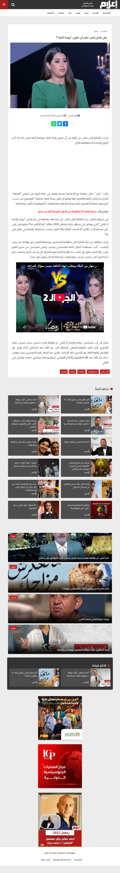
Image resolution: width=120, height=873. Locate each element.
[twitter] (59, 123)
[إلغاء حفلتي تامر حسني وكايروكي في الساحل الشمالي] (101, 489)
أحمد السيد (72, 115)
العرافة (81, 372)
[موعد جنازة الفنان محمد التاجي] (60, 608)
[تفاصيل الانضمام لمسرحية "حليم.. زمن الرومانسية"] (101, 510)
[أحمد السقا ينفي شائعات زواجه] (101, 446)
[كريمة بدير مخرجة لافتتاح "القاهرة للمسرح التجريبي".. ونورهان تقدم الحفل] (101, 468)
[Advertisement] (60, 167)
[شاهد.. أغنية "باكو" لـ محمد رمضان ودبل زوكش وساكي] (48, 468)
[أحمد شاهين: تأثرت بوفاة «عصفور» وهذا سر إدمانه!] (48, 404)
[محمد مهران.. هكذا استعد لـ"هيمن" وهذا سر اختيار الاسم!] (101, 425)
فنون (78, 13)
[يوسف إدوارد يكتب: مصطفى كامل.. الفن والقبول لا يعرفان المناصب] (48, 425)
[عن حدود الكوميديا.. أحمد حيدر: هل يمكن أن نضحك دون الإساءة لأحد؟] (48, 489)
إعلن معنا (45, 859)
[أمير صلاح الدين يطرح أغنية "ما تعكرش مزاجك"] (101, 404)
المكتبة (50, 13)
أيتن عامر (104, 372)
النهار (72, 372)
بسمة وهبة (92, 372)
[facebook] (65, 123)
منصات (61, 13)
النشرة (96, 13)
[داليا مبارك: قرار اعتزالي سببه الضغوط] (48, 510)
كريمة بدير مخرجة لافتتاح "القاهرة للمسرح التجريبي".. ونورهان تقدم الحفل (78, 466)
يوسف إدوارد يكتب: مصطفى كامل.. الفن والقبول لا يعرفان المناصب (23, 424)
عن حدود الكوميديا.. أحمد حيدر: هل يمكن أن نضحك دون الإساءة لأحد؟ (23, 487)
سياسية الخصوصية (62, 859)
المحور (63, 372)
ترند (70, 13)
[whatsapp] (53, 123)
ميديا (86, 13)
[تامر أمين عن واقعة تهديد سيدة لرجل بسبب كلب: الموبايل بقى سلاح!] (60, 547)
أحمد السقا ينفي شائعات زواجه (76, 442)
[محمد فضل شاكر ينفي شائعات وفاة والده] (48, 446)
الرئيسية (107, 13)
